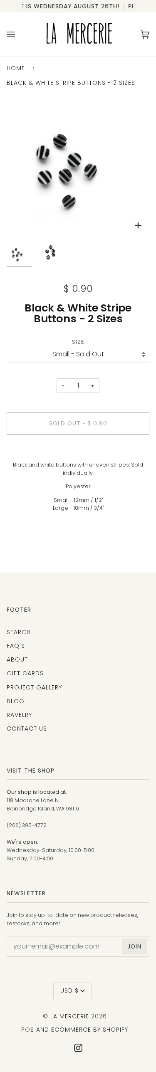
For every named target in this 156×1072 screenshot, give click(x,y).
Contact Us (27, 728)
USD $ (69, 990)
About (17, 659)
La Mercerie (69, 1016)
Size (78, 342)
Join (134, 946)
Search (19, 632)
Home (16, 68)
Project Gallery (34, 687)
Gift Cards (25, 673)
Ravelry (19, 715)
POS (27, 1029)
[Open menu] (19, 34)
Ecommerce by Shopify (89, 1029)
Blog (16, 701)
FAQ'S (16, 646)
